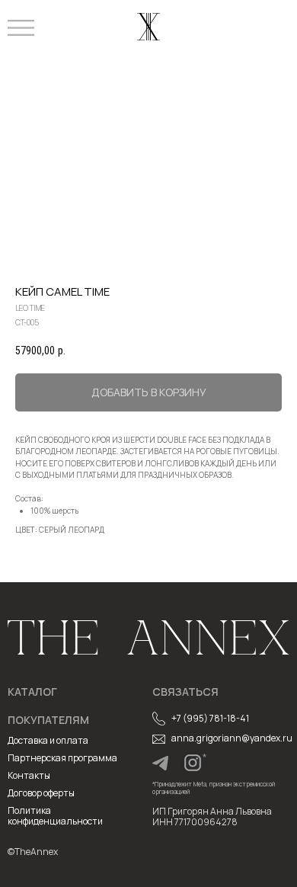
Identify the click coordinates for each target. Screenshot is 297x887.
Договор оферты (41, 792)
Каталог (32, 691)
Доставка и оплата (48, 740)
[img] (160, 763)
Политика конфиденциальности (55, 816)
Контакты (29, 775)
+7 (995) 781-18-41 (210, 718)
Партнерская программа (62, 757)
